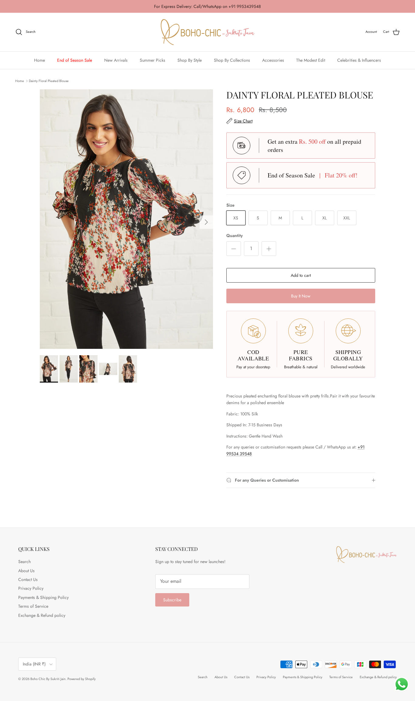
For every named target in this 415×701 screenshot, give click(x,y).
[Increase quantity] (269, 248)
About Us (26, 571)
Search (24, 561)
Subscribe (172, 600)
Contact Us (28, 579)
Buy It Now (300, 296)
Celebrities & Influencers (359, 60)
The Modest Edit (310, 60)
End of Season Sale (74, 60)
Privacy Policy (30, 588)
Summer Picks (152, 60)
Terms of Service (33, 606)
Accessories (273, 60)
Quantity (234, 236)
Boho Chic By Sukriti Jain (48, 678)
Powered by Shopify (81, 678)
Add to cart (301, 275)
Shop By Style (189, 60)
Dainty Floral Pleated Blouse (49, 80)
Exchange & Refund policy (41, 615)
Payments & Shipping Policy (43, 597)
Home (39, 60)
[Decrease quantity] (233, 248)
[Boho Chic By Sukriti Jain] (207, 32)
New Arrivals (116, 60)
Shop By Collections (232, 60)
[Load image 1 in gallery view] (126, 219)
